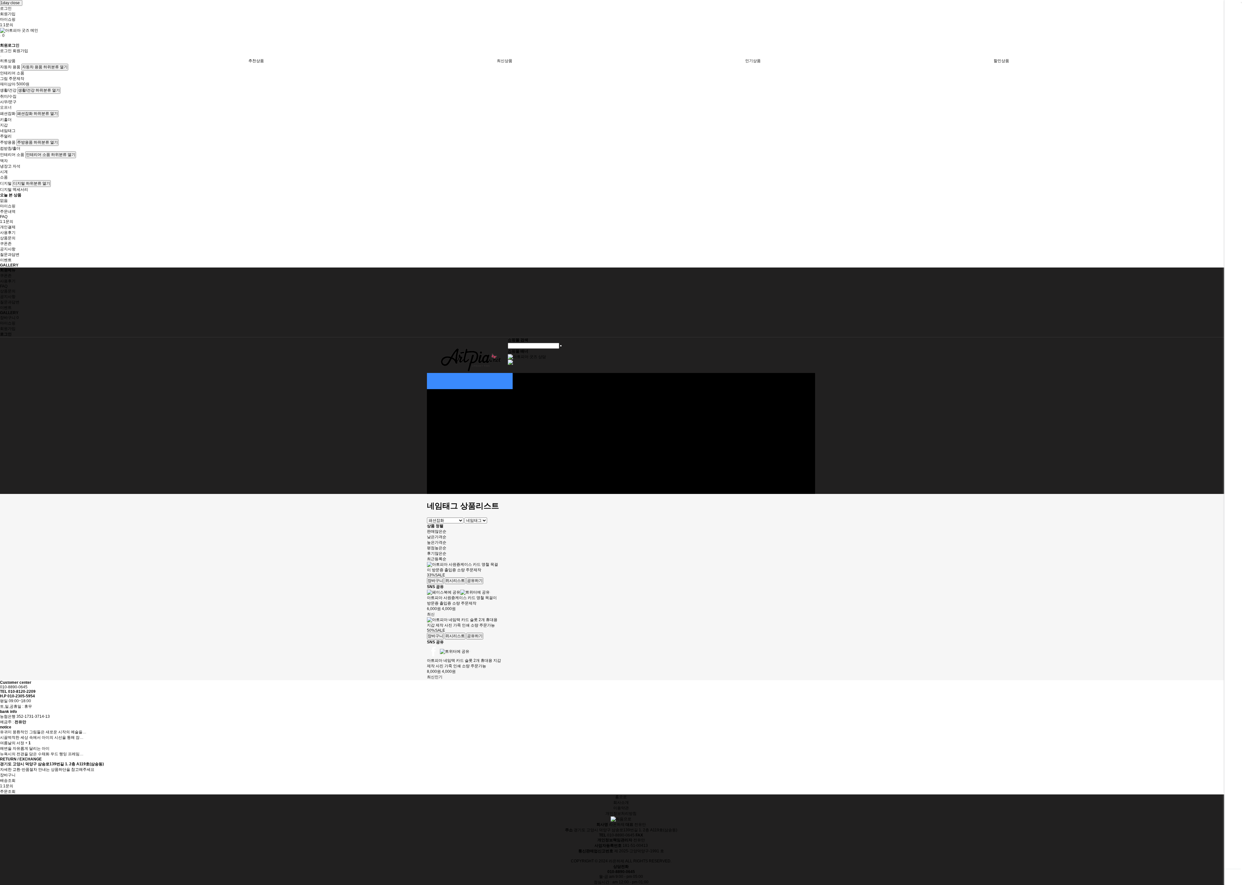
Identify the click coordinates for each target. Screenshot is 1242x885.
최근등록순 (436, 559)
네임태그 (8, 130)
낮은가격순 (436, 537)
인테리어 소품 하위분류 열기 (50, 154)
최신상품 (504, 61)
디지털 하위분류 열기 (31, 183)
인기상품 (753, 61)
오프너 (6, 107)
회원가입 (8, 14)
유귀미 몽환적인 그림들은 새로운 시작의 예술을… (43, 732)
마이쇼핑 (8, 19)
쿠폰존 (6, 243)
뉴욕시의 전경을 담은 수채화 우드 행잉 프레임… (41, 754)
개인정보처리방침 (621, 813)
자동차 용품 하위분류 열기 (45, 67)
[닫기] (490, 592)
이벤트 (6, 260)
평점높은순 (436, 548)
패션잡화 (8, 113)
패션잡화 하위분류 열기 (37, 113)
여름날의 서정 (12, 743)
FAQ (3, 216)
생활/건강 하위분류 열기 (39, 90)
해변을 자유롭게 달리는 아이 (24, 748)
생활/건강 (8, 90)
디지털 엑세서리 (14, 189)
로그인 (6, 8)
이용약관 (621, 808)
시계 (4, 171)
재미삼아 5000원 (14, 84)
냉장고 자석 (10, 166)
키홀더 (6, 119)
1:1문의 (6, 25)
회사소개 (621, 802)
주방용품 (8, 142)
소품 (4, 177)
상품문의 (8, 238)
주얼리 (6, 136)
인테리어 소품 (12, 73)
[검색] (560, 345)
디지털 (6, 183)
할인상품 (1001, 61)
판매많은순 (436, 531)
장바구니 (9, 317)
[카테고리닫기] (0, 56)
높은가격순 (436, 542)
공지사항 (8, 249)
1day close (11, 3)
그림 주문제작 (12, 78)
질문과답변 (9, 254)
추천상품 (256, 61)
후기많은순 (436, 553)
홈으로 (621, 797)
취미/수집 (8, 96)
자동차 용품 (10, 67)
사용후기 (8, 232)
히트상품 (8, 61)
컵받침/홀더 (10, 148)
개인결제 (8, 227)
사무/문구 (8, 102)
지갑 (4, 125)
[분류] (0, 36)
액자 (4, 160)
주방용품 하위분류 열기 (37, 142)
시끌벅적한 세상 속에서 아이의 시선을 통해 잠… (41, 737)
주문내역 (8, 211)
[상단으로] (1233, 877)
